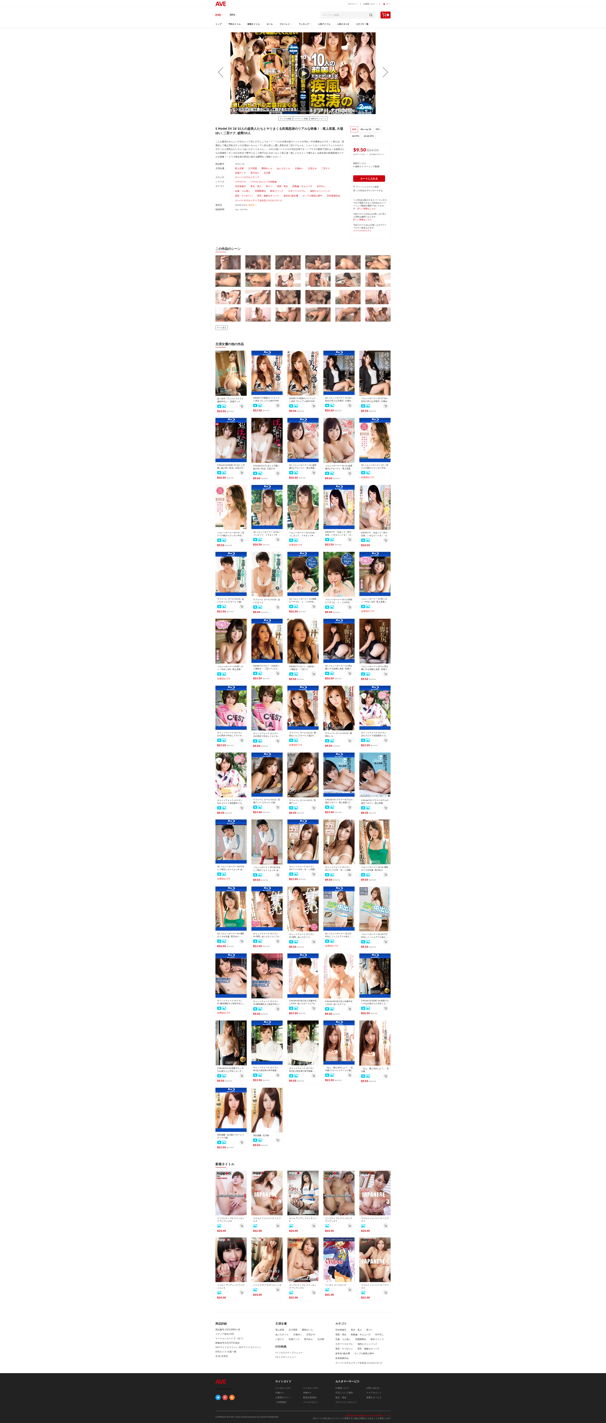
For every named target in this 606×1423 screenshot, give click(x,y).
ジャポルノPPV (310, 1388)
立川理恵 (252, 168)
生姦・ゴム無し (242, 191)
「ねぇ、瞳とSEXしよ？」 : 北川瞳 (375, 1070)
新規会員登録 (309, 1397)
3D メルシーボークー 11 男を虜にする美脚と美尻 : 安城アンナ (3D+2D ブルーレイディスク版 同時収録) (338, 667)
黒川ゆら (254, 172)
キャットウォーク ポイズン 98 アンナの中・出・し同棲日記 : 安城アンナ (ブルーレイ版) (303, 868)
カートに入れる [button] (369, 178)
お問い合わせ (373, 1388)
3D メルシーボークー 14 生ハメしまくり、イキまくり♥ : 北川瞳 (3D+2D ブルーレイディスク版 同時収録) (266, 533)
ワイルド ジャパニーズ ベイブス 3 (375, 1219)
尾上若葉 (239, 168)
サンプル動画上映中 (312, 195)
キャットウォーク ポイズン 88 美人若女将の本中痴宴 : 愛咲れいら (302, 1070)
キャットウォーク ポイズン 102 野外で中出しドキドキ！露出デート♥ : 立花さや (266, 735)
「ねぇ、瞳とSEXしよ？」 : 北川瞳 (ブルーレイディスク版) (339, 1069)
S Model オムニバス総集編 (263, 181)
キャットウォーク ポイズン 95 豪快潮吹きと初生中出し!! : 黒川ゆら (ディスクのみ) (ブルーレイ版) (231, 1002)
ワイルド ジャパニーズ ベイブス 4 (267, 1219)
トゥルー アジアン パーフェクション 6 (231, 1286)
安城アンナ (240, 172)
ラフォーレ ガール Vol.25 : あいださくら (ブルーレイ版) (230, 600)
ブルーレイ (284, 24)
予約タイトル (234, 24)
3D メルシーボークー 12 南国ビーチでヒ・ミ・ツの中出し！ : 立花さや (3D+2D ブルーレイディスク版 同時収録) (302, 600)
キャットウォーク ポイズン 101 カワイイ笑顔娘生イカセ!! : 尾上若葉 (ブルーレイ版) (375, 734)
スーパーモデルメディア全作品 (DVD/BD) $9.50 (258, 200)
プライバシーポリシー (346, 1402)
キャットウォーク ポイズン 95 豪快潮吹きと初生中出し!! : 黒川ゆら (267, 1003)
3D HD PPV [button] (369, 136)
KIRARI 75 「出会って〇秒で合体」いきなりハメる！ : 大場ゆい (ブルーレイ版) (338, 533)
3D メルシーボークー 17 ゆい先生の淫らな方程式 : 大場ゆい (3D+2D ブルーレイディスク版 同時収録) (338, 399)
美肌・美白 (282, 186)
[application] (303, 73)
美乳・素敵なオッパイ (268, 195)
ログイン (352, 4)
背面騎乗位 (260, 191)
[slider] (294, 111)
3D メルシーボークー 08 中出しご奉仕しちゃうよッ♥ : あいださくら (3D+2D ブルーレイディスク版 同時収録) (230, 868)
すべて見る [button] (221, 327)
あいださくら (283, 168)
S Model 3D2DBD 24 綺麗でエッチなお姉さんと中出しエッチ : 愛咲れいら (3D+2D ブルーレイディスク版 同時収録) (375, 1002)
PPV (232, 15)
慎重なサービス (374, 1397)
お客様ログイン (283, 1397)
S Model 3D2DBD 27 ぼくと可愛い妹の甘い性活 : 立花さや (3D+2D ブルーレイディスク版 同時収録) (231, 466)
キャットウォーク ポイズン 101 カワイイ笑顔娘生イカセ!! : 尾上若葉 (231, 802)
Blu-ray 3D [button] (366, 129)
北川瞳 (267, 172)
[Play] (303, 73)
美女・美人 (255, 186)
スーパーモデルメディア (247, 177)
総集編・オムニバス (302, 186)
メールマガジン (310, 1402)
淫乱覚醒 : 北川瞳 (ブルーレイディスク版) (230, 1136)
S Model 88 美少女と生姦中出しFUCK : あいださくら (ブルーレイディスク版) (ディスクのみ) (303, 1002)
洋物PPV (307, 1392)
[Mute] (366, 110)
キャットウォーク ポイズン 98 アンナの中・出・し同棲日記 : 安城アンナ (339, 869)
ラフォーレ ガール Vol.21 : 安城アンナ (302, 801)
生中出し (321, 186)
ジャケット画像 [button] (301, 118)
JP (387, 4)
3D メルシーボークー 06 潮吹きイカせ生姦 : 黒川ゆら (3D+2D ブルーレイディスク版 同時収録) (230, 935)
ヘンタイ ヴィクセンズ (335, 1285)
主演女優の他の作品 (229, 344)
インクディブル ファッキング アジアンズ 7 (338, 1219)
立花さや (312, 168)
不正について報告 (344, 1392)
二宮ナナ (325, 168)
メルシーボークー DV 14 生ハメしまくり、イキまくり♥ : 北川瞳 (302, 534)
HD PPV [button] (355, 136)
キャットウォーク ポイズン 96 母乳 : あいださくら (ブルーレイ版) (266, 935)
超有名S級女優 (291, 195)
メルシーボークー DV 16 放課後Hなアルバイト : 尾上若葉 (338, 467)
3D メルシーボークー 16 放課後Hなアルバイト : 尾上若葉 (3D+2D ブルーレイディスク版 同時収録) (302, 466)
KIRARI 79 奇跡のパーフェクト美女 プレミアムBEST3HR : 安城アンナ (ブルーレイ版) (266, 399)
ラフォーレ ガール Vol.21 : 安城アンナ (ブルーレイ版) (266, 801)
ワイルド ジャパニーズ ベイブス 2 (375, 1286)
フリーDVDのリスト (362, 230)
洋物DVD (279, 1392)
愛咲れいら (267, 168)
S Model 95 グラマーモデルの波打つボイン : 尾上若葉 (375, 801)
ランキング (304, 24)
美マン (269, 186)
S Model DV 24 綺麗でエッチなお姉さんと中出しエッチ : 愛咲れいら (230, 1070)
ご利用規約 (280, 1402)
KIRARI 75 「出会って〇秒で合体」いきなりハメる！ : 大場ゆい (374, 534)
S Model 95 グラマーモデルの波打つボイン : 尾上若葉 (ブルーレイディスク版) (339, 801)
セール (270, 24)
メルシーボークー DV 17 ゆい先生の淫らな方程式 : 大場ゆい (374, 400)
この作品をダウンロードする (369, 190)
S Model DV (240, 181)
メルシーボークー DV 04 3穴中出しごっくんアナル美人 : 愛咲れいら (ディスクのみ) (374, 936)
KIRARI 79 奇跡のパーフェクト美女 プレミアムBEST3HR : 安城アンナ (302, 400)
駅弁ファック (277, 191)
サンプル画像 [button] (285, 118)
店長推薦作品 (333, 195)
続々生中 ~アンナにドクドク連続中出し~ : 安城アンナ (230, 400)
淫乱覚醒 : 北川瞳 (261, 1135)
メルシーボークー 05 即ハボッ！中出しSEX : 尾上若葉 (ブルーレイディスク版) (374, 600)
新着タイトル (253, 24)
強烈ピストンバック (320, 191)
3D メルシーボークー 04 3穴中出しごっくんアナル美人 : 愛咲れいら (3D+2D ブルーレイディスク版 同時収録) (338, 935)
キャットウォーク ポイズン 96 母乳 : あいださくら (301, 935)
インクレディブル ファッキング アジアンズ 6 (302, 1286)
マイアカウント (374, 1392)
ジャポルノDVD (283, 1388)
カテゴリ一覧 (362, 24)
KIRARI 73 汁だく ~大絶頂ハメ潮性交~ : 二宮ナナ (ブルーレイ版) (266, 667)
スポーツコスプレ (297, 191)
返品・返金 (340, 1397)
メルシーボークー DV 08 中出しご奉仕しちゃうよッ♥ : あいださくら (266, 869)
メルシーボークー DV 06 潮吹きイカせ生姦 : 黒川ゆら (374, 868)
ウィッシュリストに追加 (367, 186)
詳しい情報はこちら (366, 208)
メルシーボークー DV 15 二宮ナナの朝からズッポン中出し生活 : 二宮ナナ (230, 534)
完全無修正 (240, 186)
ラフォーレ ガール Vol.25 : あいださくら (266, 601)
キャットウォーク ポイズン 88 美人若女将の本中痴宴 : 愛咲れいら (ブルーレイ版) (266, 1069)
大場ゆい (299, 168)
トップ (218, 24)
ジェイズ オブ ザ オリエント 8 (267, 1285)
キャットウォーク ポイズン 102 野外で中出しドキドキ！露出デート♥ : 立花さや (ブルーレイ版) (230, 734)
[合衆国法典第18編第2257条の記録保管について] (368, 1415)
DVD (218, 15)
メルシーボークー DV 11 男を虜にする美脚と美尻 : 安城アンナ (374, 668)
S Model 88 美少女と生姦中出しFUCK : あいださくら (339, 1002)
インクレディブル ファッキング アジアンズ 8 (230, 1219)
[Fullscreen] (371, 110)
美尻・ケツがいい (244, 195)
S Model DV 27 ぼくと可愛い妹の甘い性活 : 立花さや (266, 467)
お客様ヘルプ (369, 4)
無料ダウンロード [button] (318, 118)
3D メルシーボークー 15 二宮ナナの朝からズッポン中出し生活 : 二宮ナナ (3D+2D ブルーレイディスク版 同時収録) (374, 466)
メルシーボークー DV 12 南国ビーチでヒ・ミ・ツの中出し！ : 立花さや (338, 601)
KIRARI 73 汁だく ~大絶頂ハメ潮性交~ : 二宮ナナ (302, 668)
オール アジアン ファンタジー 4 (303, 1219)
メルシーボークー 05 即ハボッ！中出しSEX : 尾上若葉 (230, 668)
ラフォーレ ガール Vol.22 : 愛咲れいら (338, 734)
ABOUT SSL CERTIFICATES (223, 1389)
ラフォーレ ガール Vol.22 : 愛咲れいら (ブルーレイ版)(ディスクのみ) (302, 734)
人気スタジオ (343, 24)
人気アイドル (324, 24)
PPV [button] (378, 129)
